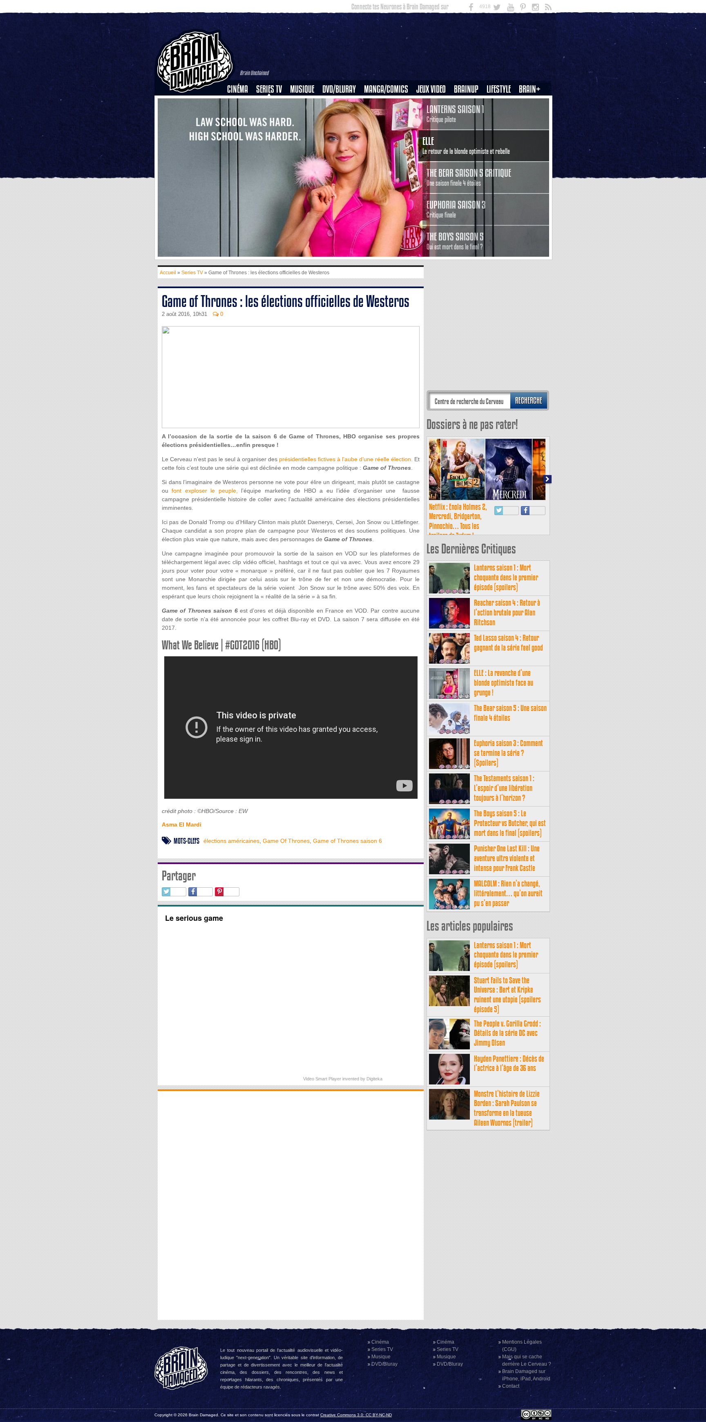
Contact (510, 1386)
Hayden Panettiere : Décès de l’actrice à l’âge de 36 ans (509, 1063)
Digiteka (374, 1078)
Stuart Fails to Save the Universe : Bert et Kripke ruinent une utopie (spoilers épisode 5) (507, 994)
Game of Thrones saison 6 (347, 841)
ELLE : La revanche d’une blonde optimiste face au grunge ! (503, 682)
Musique (302, 89)
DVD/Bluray (339, 89)
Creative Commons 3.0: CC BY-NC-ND (356, 1415)
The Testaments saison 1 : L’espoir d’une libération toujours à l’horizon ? (504, 787)
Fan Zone (532, 103)
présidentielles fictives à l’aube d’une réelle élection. (346, 459)
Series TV (269, 89)
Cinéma (237, 89)
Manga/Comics (386, 89)
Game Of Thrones (286, 841)
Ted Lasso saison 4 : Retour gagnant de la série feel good (508, 642)
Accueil (168, 273)
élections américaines (231, 841)
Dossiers (240, 117)
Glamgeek (501, 117)
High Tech (501, 131)
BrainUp (466, 89)
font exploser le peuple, (204, 490)
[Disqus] (291, 1204)
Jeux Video (431, 89)
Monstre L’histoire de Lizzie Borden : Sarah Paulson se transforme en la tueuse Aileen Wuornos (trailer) (507, 1108)
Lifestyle (499, 89)
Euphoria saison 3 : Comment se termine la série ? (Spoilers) (508, 752)
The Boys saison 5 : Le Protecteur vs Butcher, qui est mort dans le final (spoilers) (510, 823)
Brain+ (530, 89)
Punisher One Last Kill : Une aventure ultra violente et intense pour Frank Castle (507, 858)
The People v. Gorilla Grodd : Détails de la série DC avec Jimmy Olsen (507, 1033)
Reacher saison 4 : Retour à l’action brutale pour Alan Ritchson (507, 612)
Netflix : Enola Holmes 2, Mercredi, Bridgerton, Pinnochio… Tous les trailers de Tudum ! (458, 521)
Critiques (241, 103)
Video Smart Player (322, 1078)
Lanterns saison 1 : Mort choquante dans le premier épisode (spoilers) (506, 577)
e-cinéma (241, 131)
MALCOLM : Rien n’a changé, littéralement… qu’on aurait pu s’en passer (508, 893)
